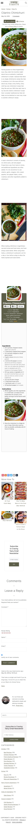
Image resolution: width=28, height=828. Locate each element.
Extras (8, 9)
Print (7, 306)
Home (3, 9)
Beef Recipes (8, 752)
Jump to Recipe (10, 21)
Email (3, 646)
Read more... (19, 705)
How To (14, 9)
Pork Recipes (8, 761)
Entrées (3, 749)
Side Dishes (7, 795)
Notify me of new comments (10, 657)
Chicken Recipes (9, 754)
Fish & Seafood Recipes (11, 757)
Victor (15, 321)
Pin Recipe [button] (21, 21)
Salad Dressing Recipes (11, 804)
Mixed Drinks (8, 788)
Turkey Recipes (8, 765)
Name (3, 637)
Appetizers (7, 786)
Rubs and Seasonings (10, 779)
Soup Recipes (8, 809)
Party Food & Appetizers (8, 782)
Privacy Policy (13, 26)
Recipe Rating (5, 631)
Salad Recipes (8, 806)
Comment (4, 607)
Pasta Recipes (8, 759)
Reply (3, 686)
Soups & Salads (6, 799)
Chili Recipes (8, 802)
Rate (21, 306)
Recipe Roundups (9, 777)
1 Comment (16, 16)
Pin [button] (14, 306)
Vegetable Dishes (9, 768)
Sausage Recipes (9, 763)
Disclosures (17, 822)
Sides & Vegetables (7, 792)
